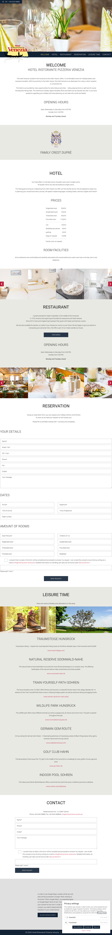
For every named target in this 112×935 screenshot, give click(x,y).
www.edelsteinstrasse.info (56, 743)
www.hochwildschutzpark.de (56, 720)
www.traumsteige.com (56, 650)
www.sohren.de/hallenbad (56, 786)
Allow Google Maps (48, 915)
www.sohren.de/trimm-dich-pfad (56, 697)
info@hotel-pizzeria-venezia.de (24, 563)
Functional (72, 922)
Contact (107, 54)
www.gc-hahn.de (56, 766)
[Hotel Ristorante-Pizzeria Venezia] (16, 54)
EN (6, 2)
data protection (84, 563)
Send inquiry (27, 870)
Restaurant (65, 54)
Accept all (88, 927)
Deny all (96, 927)
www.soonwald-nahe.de (56, 673)
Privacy (89, 930)
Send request (56, 579)
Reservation (80, 54)
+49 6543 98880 (14, 2)
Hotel (55, 54)
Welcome (45, 54)
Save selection (78, 927)
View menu (56, 335)
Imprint (84, 930)
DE (3, 2)
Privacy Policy (102, 913)
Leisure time (94, 54)
